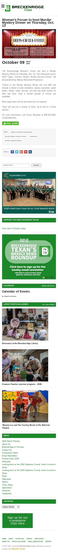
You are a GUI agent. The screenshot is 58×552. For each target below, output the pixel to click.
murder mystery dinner (13, 140)
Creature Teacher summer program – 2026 (22, 384)
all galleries (48, 304)
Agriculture (7, 488)
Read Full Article (10, 296)
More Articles (48, 286)
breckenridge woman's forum (15, 136)
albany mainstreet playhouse (21, 132)
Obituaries (6, 479)
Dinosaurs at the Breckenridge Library (20, 343)
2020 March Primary (11, 441)
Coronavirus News (10, 453)
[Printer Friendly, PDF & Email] (10, 123)
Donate (48, 541)
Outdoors (6, 491)
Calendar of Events (16, 291)
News (4, 476)
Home (4, 538)
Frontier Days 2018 (10, 458)
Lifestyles (6, 461)
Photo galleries (19, 541)
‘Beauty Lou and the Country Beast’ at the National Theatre (26, 426)
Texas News (7, 485)
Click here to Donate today (14, 228)
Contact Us (7, 450)
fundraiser (34, 136)
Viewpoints (7, 493)
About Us (6, 444)
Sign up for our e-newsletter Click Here (17, 520)
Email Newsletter (9, 456)
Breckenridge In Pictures (13, 447)
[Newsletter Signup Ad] (29, 256)
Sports (5, 482)
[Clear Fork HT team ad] (29, 193)
